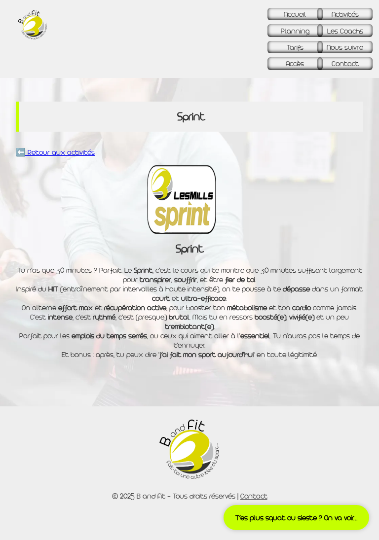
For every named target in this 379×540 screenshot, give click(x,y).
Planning (295, 31)
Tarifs (295, 47)
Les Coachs (345, 31)
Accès (295, 63)
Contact (345, 63)
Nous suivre (345, 47)
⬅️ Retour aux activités (55, 152)
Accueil (295, 14)
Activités (345, 14)
